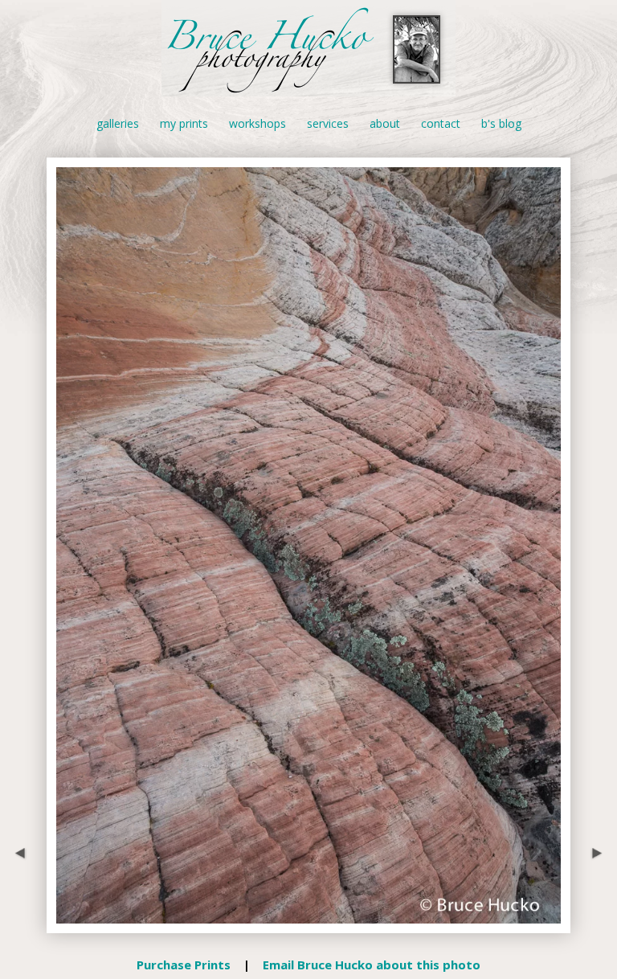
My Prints (184, 123)
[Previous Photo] (23, 924)
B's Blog (501, 123)
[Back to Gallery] (308, 924)
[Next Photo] (593, 924)
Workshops (257, 123)
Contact (440, 123)
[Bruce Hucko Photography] (308, 88)
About (385, 123)
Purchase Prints (184, 964)
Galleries (117, 123)
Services (328, 123)
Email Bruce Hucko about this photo (371, 964)
